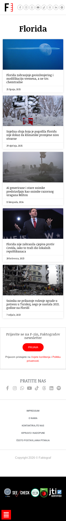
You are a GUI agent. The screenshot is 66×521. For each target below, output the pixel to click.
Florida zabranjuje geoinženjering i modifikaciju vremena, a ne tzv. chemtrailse (30, 78)
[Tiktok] (44, 7)
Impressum (33, 411)
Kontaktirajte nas (33, 425)
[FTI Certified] (55, 493)
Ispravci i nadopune (33, 433)
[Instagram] (26, 7)
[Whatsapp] (32, 7)
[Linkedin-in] (56, 7)
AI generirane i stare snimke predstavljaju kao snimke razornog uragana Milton (30, 191)
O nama (33, 418)
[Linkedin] (51, 388)
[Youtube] (38, 7)
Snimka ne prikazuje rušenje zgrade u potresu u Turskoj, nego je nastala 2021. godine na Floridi (33, 304)
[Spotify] (62, 7)
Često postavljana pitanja (33, 440)
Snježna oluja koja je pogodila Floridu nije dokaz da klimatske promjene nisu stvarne (32, 134)
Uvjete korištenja (40, 356)
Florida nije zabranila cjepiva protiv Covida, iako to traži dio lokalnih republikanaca (30, 247)
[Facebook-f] (20, 7)
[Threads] (50, 7)
